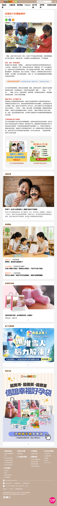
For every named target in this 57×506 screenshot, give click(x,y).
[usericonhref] (55, 2)
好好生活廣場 (49, 451)
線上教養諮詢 (7, 477)
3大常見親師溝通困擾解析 (16, 163)
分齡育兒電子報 (7, 475)
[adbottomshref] (16, 151)
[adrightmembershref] (28, 299)
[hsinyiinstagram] (9, 497)
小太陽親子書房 (47, 456)
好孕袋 (5, 473)
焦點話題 (4, 6)
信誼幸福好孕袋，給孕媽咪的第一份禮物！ (19, 315)
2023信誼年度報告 (8, 460)
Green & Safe (47, 462)
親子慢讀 (34, 6)
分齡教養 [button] (12, 5)
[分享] (6, 20)
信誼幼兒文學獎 (34, 461)
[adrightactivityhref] (28, 407)
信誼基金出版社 (34, 453)
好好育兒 (6, 470)
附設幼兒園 (21, 451)
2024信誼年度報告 (8, 462)
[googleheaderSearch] (53, 2)
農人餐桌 (46, 460)
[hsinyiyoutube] (6, 497)
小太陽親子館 (47, 453)
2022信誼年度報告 (8, 458)
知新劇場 (46, 458)
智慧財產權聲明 (19, 489)
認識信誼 (5, 489)
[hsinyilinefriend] (4, 497)
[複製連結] (13, 20)
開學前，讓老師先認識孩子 (14, 262)
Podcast (28, 5)
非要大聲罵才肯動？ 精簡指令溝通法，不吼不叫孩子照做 (24, 268)
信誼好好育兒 (8, 483)
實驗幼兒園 (20, 453)
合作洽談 (11, 489)
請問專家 (42, 6)
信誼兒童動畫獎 (34, 464)
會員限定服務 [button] (51, 5)
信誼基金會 (8, 451)
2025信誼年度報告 (8, 465)
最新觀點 (20, 5)
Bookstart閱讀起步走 (36, 459)
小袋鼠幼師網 (22, 457)
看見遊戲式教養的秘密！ (40, 163)
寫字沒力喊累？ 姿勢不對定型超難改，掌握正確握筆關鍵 (24, 275)
